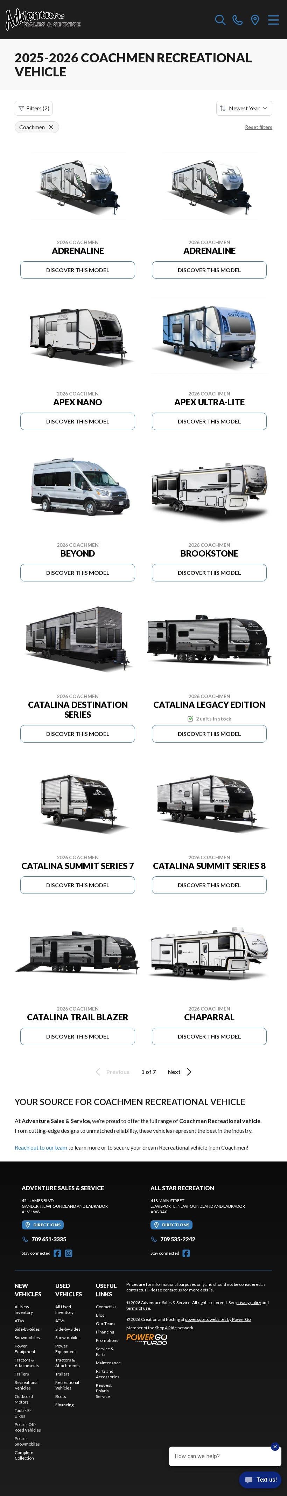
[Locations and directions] (255, 19)
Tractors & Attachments (27, 1362)
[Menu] (273, 20)
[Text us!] (260, 1480)
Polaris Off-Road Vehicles (28, 1427)
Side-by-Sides (27, 1329)
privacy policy (248, 1302)
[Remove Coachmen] (51, 127)
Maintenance (108, 1362)
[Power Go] (189, 1339)
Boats (60, 1396)
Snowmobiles (27, 1337)
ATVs (19, 1320)
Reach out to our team (41, 1147)
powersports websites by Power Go (218, 1319)
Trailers (22, 1374)
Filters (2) (37, 108)
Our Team (105, 1323)
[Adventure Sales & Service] (43, 19)
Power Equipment (25, 1348)
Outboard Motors (24, 1399)
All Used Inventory (64, 1309)
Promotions (107, 1340)
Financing (64, 1404)
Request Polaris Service (104, 1391)
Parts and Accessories (107, 1374)
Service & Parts (105, 1351)
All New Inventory (24, 1309)
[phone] (237, 19)
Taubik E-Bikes (23, 1413)
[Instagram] (68, 1253)
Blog (100, 1315)
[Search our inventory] (220, 19)
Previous (118, 1071)
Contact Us (106, 1306)
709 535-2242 (177, 1239)
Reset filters (258, 127)
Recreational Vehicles (26, 1385)
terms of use (138, 1308)
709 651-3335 (48, 1239)
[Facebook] (57, 1253)
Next (174, 1071)
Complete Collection (24, 1455)
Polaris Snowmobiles (27, 1441)
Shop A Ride (166, 1327)
